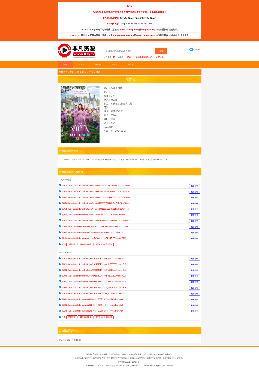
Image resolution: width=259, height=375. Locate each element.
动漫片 (114, 64)
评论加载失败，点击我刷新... (70, 340)
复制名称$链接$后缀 (103, 244)
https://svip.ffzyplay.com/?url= (136, 23)
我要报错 (194, 186)
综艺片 (131, 64)
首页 (65, 64)
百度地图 (146, 366)
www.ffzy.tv (120, 366)
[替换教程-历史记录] (179, 35)
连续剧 (98, 64)
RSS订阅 (161, 366)
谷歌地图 (169, 366)
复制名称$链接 (85, 244)
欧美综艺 (81, 72)
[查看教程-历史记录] (168, 29)
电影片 (81, 64)
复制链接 (71, 244)
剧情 (122, 103)
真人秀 (128, 103)
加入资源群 (195, 49)
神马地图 (153, 366)
